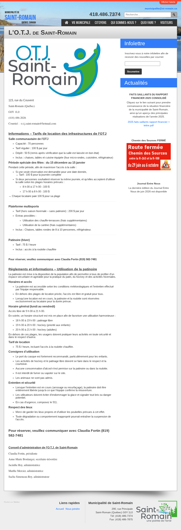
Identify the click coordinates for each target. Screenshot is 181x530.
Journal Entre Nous (148, 168)
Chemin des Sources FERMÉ (149, 125)
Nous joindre (73, 508)
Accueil (60, 508)
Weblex (17, 502)
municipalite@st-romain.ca (161, 8)
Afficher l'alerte (168, 2)
